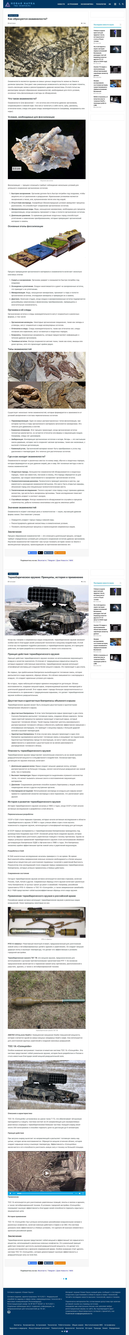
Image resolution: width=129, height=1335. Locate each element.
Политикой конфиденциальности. (79, 1314)
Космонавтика (87, 4)
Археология (70, 1328)
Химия (105, 1328)
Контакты (18, 1325)
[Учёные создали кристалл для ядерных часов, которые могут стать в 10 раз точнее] (115, 33)
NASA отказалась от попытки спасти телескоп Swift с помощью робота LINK (101, 101)
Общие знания (13, 15)
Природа (97, 1328)
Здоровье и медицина (18, 1328)
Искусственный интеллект (39, 1328)
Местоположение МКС (94, 1325)
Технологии (101, 4)
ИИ (110, 4)
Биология (80, 1328)
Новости (61, 4)
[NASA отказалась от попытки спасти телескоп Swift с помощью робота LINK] (115, 99)
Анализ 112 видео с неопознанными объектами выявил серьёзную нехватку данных (101, 71)
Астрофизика (109, 1325)
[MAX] (67, 1331)
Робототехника (64, 1325)
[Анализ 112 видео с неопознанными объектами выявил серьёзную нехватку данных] (115, 69)
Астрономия (73, 4)
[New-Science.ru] (20, 4)
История (88, 1328)
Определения (114, 1328)
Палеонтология (57, 1328)
